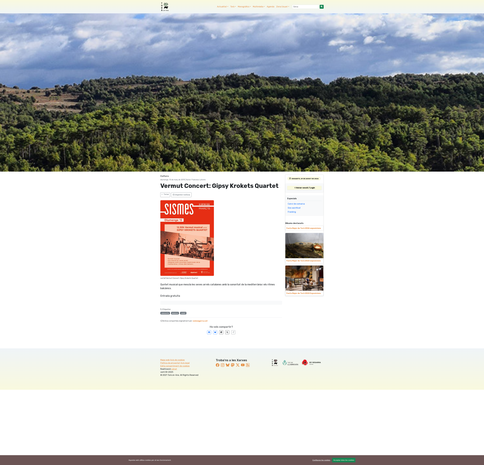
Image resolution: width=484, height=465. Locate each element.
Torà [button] (232, 6)
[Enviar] (233, 332)
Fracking (292, 212)
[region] (242, 460)
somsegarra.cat (200, 321)
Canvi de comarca (296, 204)
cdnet (174, 369)
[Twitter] (227, 332)
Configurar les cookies (321, 460)
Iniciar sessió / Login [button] (305, 188)
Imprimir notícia (182, 195)
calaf (183, 313)
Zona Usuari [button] (282, 6)
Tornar (166, 194)
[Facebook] (209, 332)
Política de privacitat (170, 363)
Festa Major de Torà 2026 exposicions (303, 228)
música (175, 313)
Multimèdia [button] (258, 6)
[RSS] (248, 365)
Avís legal (185, 363)
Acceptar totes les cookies (343, 460)
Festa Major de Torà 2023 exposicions (303, 261)
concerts (165, 313)
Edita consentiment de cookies (175, 366)
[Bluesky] (215, 332)
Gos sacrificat (294, 208)
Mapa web (165, 360)
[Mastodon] (221, 332)
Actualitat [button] (222, 6)
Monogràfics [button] (243, 6)
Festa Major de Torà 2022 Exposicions (303, 293)
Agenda (270, 6)
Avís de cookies (177, 360)
